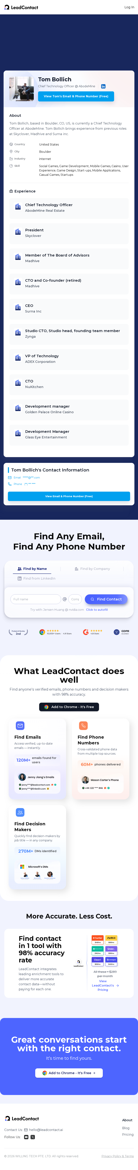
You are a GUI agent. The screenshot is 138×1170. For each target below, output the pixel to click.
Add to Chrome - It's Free (72, 707)
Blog (126, 1128)
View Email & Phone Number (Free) (69, 496)
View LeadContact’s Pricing (103, 985)
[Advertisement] (71, 42)
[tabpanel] (69, 603)
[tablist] (69, 574)
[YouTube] (26, 1137)
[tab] (32, 569)
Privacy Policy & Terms (118, 1156)
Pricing (128, 1135)
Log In (129, 7)
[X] (33, 1137)
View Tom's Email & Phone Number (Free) (76, 96)
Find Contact (109, 599)
